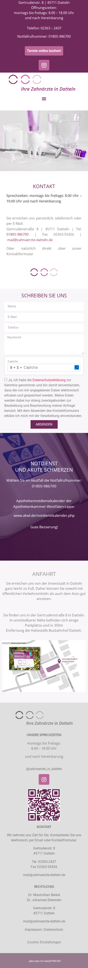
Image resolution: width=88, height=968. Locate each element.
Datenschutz (53, 930)
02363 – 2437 (51, 28)
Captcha (13, 361)
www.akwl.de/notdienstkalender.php (44, 515)
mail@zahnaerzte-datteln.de (30, 240)
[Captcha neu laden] (76, 367)
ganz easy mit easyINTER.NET (45, 961)
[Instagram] (44, 65)
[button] (44, 98)
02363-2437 (47, 862)
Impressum (33, 930)
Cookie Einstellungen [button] (44, 942)
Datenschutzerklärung (49, 380)
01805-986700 (59, 36)
